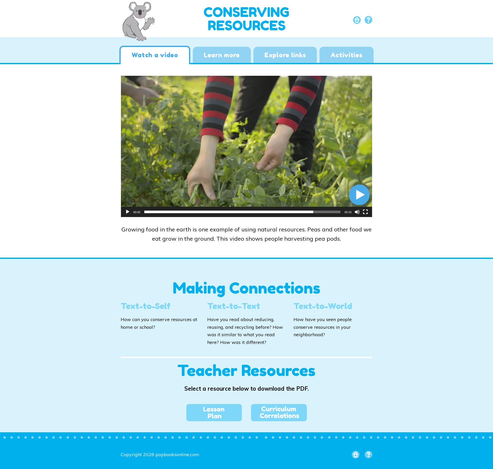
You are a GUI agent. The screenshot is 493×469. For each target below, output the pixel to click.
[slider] (242, 212)
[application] (246, 146)
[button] (359, 194)
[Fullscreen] (365, 211)
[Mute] (357, 211)
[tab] (154, 55)
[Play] (127, 211)
